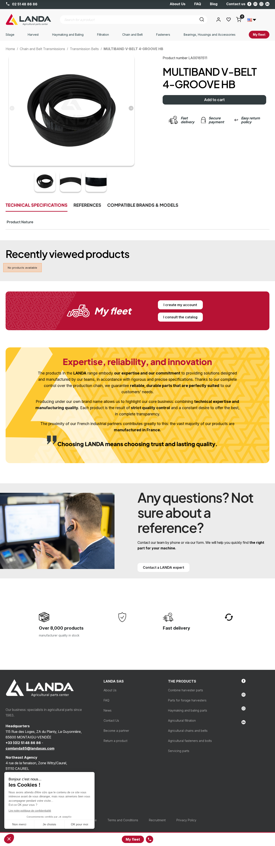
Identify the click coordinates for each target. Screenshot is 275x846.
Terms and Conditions (122, 820)
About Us (177, 4)
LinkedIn (267, 4)
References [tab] (87, 205)
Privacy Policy (186, 820)
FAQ (197, 4)
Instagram (261, 4)
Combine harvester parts (185, 690)
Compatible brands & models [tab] (142, 205)
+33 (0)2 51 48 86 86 (23, 743)
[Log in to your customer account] (218, 19)
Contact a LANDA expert (163, 567)
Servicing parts (178, 751)
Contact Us (111, 720)
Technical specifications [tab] (36, 205)
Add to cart (214, 99)
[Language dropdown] (251, 19)
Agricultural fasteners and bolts (190, 741)
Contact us (235, 4)
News (108, 710)
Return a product (115, 741)
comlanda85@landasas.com (30, 748)
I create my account (180, 305)
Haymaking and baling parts (187, 710)
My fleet (133, 839)
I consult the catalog (180, 317)
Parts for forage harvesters (187, 700)
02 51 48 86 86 (24, 4)
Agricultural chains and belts (188, 730)
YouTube (255, 4)
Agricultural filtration (182, 720)
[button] (131, 108)
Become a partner (116, 730)
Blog (213, 4)
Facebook (249, 4)
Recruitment (157, 820)
